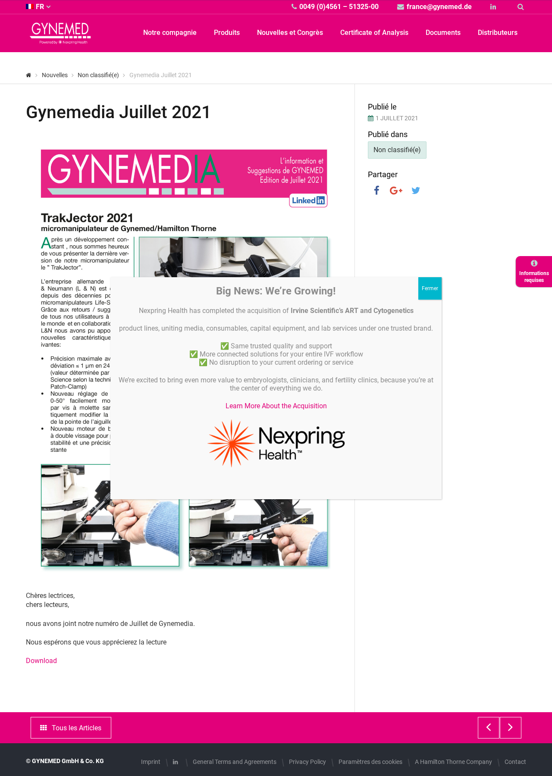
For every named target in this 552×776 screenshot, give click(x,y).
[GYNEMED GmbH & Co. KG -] (60, 39)
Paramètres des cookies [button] (370, 761)
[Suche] (522, 7)
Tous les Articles (76, 728)
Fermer (430, 288)
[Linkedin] (494, 7)
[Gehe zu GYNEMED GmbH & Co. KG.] (28, 75)
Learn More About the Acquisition (276, 406)
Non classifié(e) (397, 150)
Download (41, 661)
